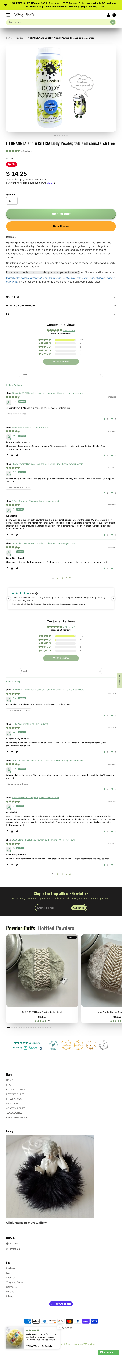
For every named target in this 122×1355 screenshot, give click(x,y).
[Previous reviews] (9, 599)
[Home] (24, 15)
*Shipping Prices (14, 1282)
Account (108, 15)
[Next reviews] (113, 599)
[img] (13, 397)
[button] (13, 151)
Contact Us (12, 1287)
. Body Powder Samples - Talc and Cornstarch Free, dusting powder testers (47, 464)
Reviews (10, 1268)
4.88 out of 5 (69, 330)
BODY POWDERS (15, 1089)
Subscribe (78, 908)
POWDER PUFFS (15, 1094)
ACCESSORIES (14, 1113)
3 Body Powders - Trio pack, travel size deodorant (35, 501)
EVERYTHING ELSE (16, 1117)
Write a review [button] (61, 361)
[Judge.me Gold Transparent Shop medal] (78, 1045)
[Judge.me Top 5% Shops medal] (103, 1045)
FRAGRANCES (14, 1099)
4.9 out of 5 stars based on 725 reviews (75, 1344)
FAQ (8, 1273)
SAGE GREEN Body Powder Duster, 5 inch (42, 978)
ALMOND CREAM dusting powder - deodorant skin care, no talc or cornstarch (48, 393)
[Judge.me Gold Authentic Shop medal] (66, 1045)
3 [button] (62, 578)
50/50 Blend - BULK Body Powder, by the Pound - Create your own (43, 543)
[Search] (112, 22)
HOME (9, 1080)
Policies (10, 1291)
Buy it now (61, 226)
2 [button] (57, 578)
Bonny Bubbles (65, 1328)
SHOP (9, 1085)
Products (19, 38)
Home (9, 38)
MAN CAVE (12, 1103)
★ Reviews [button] (119, 680)
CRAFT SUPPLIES (15, 1108)
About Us (11, 1277)
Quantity (10, 194)
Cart (114, 15)
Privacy (10, 1296)
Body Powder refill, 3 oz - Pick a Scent (30, 427)
